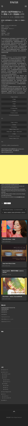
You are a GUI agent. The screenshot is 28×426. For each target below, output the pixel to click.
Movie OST (6, 381)
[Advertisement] (14, 169)
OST (4, 377)
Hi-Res (9, 203)
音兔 (12, 17)
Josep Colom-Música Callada (9, 263)
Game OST (6, 379)
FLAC (5, 203)
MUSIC (22, 17)
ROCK (5, 389)
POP (4, 383)
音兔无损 (14, 2)
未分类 (3, 400)
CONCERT (5, 396)
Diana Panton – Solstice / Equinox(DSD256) (12, 296)
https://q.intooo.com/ (19, 149)
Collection (4, 369)
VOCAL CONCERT (6, 397)
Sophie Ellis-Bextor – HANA (9, 239)
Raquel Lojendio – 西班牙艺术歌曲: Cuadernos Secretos (13, 271)
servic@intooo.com (20, 197)
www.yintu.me (4, 310)
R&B (5, 387)
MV (3, 394)
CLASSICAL (17, 17)
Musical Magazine (5, 391)
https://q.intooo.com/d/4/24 (7, 152)
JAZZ (5, 385)
